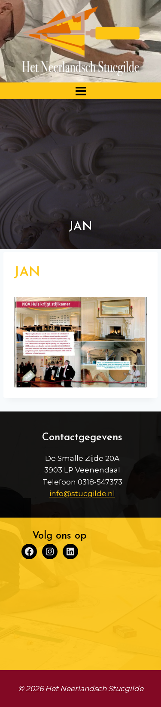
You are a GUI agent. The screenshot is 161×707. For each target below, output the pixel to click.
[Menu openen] (80, 90)
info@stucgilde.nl (82, 493)
